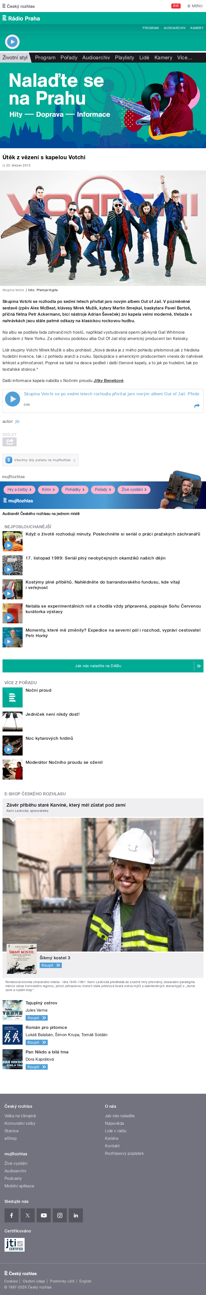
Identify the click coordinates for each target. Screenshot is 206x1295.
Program (151, 28)
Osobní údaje (34, 1281)
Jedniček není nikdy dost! (53, 714)
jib (17, 421)
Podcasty (13, 1178)
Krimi (46, 489)
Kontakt (112, 1146)
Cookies (11, 1281)
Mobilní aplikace (19, 1186)
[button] (197, 406)
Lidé (144, 58)
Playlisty (124, 58)
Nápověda (114, 1123)
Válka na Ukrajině (20, 1116)
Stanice (12, 1131)
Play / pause (12, 399)
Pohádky (73, 489)
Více (184, 58)
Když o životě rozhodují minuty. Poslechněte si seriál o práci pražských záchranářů (113, 533)
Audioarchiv (174, 28)
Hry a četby (18, 489)
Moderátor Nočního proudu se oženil (64, 762)
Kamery (196, 28)
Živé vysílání (132, 489)
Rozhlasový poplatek (124, 1153)
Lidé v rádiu (116, 1131)
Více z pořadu (21, 682)
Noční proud (38, 690)
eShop (11, 1138)
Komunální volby (20, 1123)
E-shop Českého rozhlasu (35, 794)
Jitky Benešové (109, 380)
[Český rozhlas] (19, 6)
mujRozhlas (13, 476)
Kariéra (111, 1138)
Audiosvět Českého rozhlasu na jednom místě (41, 514)
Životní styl (15, 58)
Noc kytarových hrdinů (49, 738)
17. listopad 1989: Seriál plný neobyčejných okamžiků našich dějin (96, 558)
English (85, 1281)
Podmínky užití (62, 1281)
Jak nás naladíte (120, 1116)
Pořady (69, 58)
